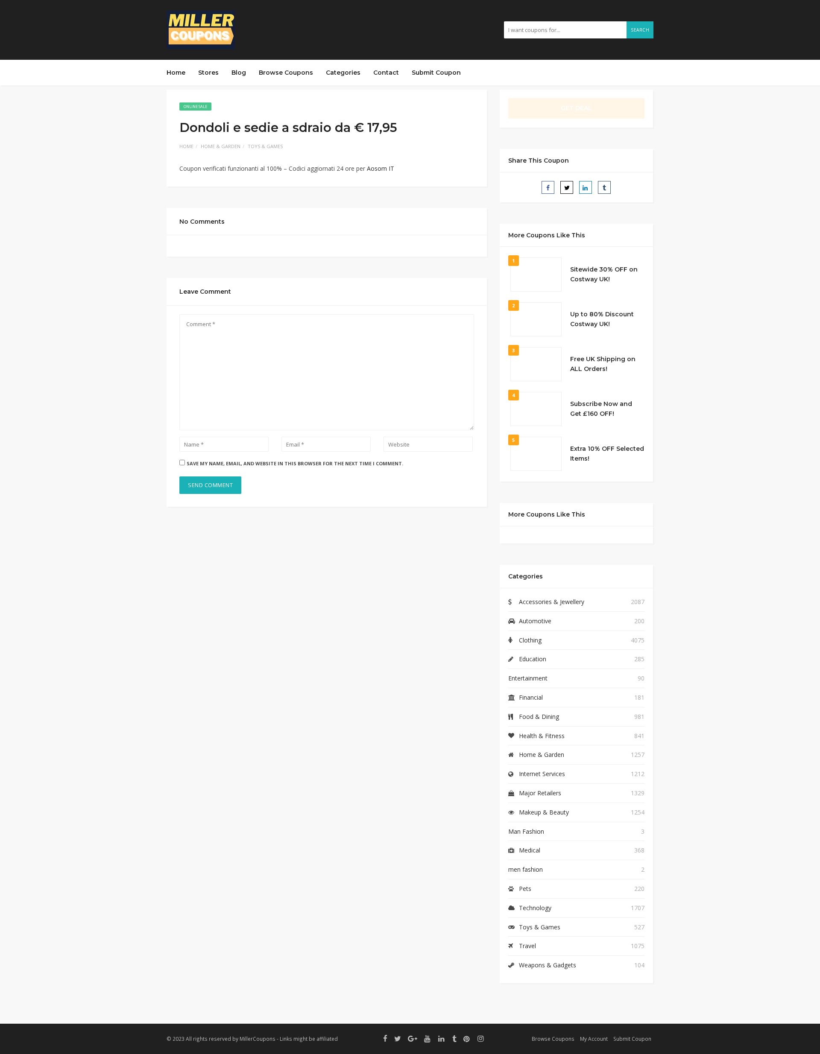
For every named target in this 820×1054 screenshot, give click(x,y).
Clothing (530, 640)
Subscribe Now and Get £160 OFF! (601, 409)
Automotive (535, 621)
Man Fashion (526, 831)
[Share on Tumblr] (604, 187)
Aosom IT (380, 168)
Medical (529, 850)
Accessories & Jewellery (551, 602)
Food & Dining (539, 716)
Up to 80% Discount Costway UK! (602, 319)
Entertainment (528, 678)
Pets (525, 889)
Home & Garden (220, 146)
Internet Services (542, 774)
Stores (208, 72)
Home (176, 72)
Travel (527, 946)
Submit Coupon (436, 72)
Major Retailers (540, 793)
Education (532, 659)
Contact (386, 72)
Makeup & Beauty (544, 812)
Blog (238, 72)
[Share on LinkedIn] (585, 187)
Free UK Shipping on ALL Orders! (603, 364)
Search (640, 30)
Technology (535, 908)
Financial (531, 697)
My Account (594, 1038)
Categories (343, 72)
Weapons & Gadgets (547, 965)
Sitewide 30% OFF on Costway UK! (604, 274)
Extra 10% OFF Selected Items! (607, 454)
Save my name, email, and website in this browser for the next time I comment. (295, 463)
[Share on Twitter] (566, 187)
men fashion (525, 869)
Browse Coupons (286, 72)
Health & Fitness (542, 736)
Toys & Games (265, 146)
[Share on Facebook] (548, 187)
